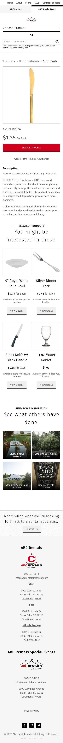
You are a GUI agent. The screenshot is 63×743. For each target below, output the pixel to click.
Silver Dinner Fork (46, 283)
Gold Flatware (29, 61)
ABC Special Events (47, 9)
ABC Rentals (16, 9)
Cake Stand (13, 48)
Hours (38, 598)
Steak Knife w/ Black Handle (16, 357)
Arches (5, 48)
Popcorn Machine (33, 46)
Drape (43, 46)
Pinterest (38, 725)
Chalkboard (50, 46)
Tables (24, 46)
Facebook (24, 725)
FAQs (37, 2)
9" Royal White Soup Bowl (17, 283)
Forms (28, 2)
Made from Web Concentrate (31, 738)
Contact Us (31, 529)
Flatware (9, 61)
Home (10, 2)
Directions (27, 598)
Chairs (18, 46)
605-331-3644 (31, 574)
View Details (17, 310)
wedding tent (23, 48)
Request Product (31, 147)
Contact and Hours (51, 2)
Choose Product (14, 28)
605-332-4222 (31, 678)
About (19, 2)
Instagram (31, 725)
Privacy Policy (31, 711)
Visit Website (30, 640)
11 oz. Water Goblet (46, 357)
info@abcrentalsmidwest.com (31, 578)
